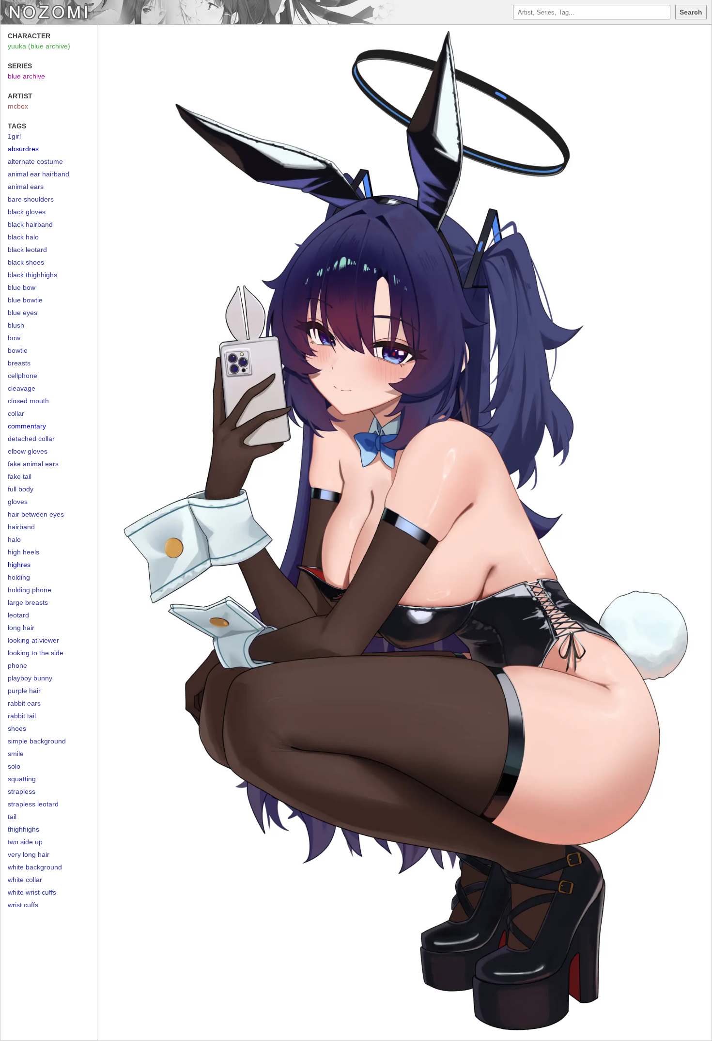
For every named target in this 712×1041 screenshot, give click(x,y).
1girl (14, 136)
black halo (23, 237)
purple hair (24, 690)
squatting (22, 779)
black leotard (27, 249)
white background (35, 867)
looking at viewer (33, 640)
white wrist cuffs (32, 892)
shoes (17, 728)
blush (16, 325)
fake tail (19, 476)
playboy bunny (30, 678)
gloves (18, 501)
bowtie (18, 350)
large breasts (28, 602)
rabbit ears (24, 703)
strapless (21, 791)
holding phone (29, 590)
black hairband (30, 224)
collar (16, 413)
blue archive (26, 76)
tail (12, 816)
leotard (18, 615)
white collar (25, 879)
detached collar (31, 438)
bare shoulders (31, 199)
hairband (21, 527)
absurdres (23, 149)
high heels (23, 552)
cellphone (22, 375)
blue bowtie (25, 300)
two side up (25, 842)
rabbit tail (22, 716)
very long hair (28, 854)
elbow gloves (27, 451)
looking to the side (35, 653)
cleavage (21, 388)
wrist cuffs (23, 905)
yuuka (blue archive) (39, 46)
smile (16, 753)
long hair (21, 627)
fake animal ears (33, 464)
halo (14, 539)
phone (17, 665)
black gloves (27, 212)
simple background (37, 741)
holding (19, 577)
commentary (27, 426)
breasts (19, 363)
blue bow (21, 287)
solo (14, 766)
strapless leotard (33, 804)
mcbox (18, 106)
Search (691, 12)
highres (19, 564)
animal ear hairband (38, 174)
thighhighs (23, 829)
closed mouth (28, 401)
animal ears (26, 186)
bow (14, 338)
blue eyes (22, 312)
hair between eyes (36, 514)
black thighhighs (32, 275)
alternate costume (35, 161)
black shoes (26, 262)
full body (20, 489)
